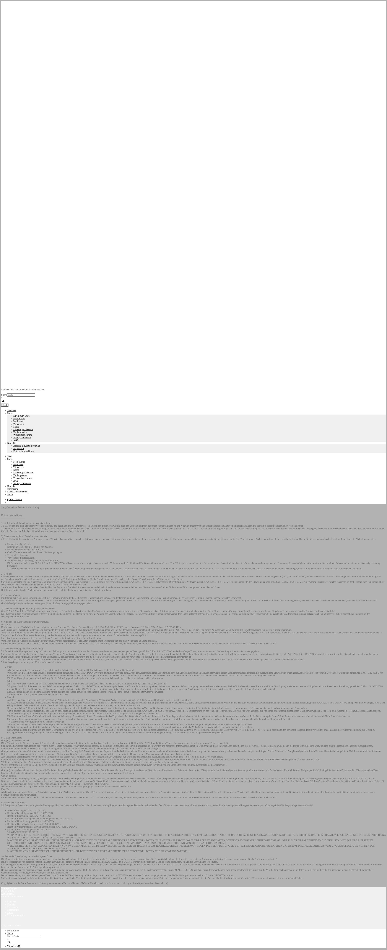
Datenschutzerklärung (23, 451)
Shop (9, 413)
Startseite (11, 410)
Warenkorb (18, 424)
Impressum (18, 448)
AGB (16, 440)
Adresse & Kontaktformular (26, 445)
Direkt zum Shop (21, 416)
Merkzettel (18, 421)
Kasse (16, 426)
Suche (4, 395)
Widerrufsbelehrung (22, 435)
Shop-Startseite (8, 507)
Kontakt (11, 443)
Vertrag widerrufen (22, 437)
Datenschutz (13, 909)
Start (9, 456)
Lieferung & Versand (23, 429)
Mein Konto (19, 418)
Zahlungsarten (20, 432)
